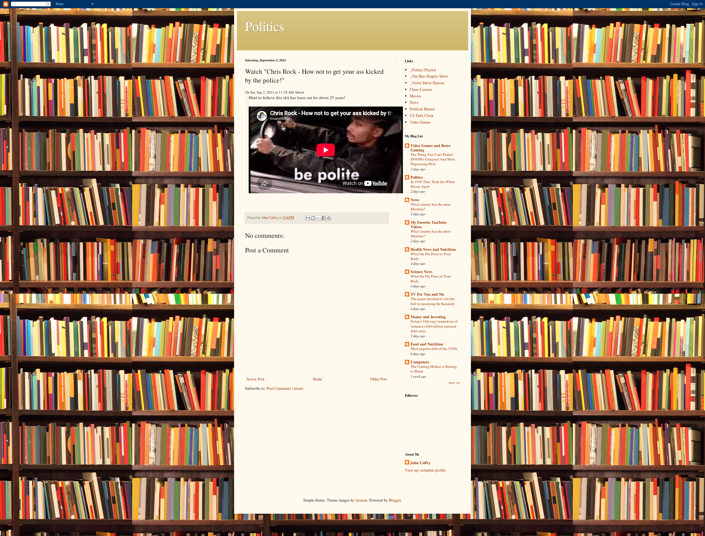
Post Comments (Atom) (285, 388)
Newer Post (255, 379)
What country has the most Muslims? (431, 206)
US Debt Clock (421, 115)
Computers (420, 362)
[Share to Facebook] (323, 218)
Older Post (378, 379)
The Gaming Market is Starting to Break (434, 369)
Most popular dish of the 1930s (434, 348)
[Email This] (308, 218)
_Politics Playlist (423, 69)
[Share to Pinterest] (329, 218)
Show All (454, 383)
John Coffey (420, 463)
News (414, 102)
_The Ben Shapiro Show (429, 76)
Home (317, 379)
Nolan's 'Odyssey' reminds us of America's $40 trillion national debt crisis (434, 326)
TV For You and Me (427, 294)
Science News (421, 271)
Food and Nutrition (427, 344)
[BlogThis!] (313, 218)
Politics (264, 26)
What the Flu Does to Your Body (431, 256)
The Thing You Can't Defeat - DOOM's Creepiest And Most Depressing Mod (433, 159)
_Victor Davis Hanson (427, 82)
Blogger (395, 500)
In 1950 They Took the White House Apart (433, 184)
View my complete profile (425, 470)
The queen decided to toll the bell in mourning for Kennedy (433, 301)
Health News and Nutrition (433, 249)
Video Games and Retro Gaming (431, 148)
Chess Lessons (421, 89)
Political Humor (422, 108)
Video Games (420, 122)
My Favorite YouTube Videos (428, 224)
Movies (415, 96)
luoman (361, 500)
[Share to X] (318, 218)
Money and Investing (428, 317)
